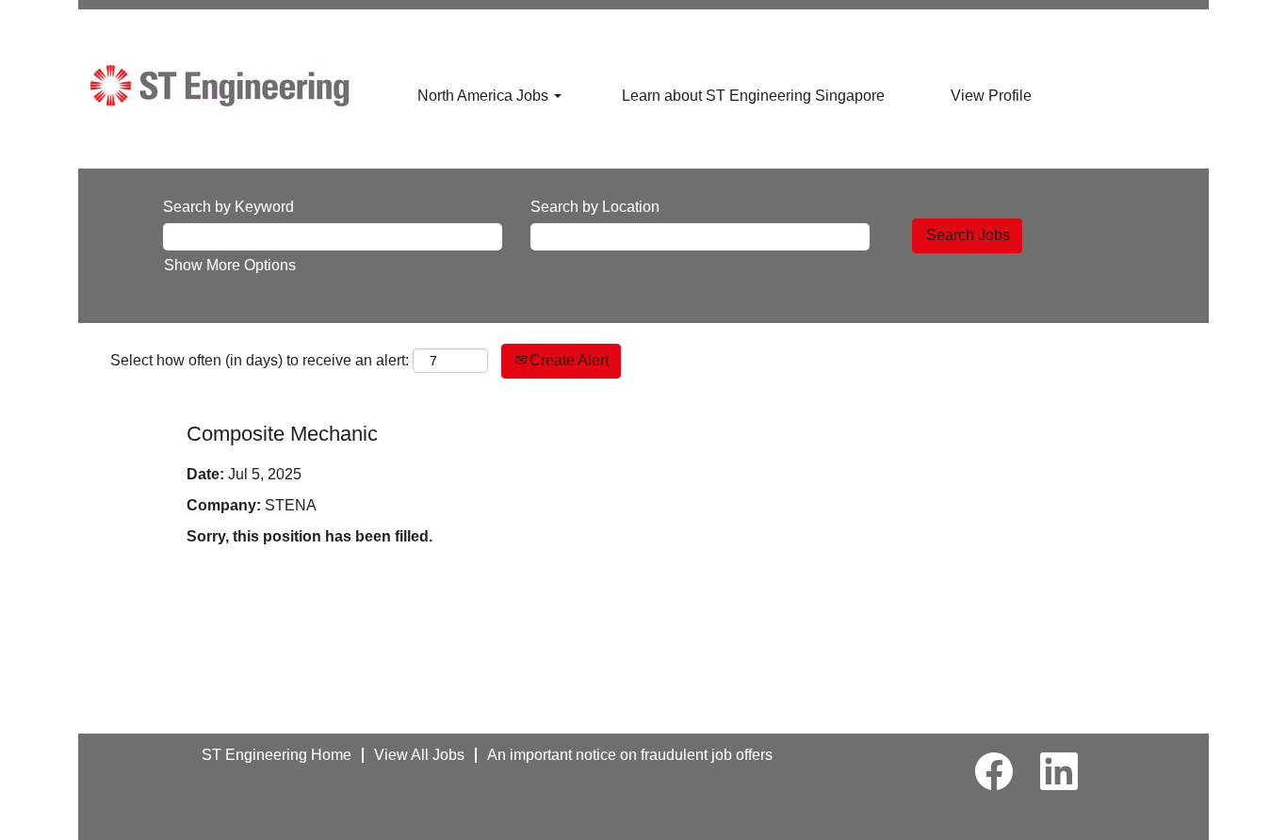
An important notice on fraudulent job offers (630, 755)
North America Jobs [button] (484, 96)
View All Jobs (419, 755)
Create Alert (567, 360)
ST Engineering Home (276, 755)
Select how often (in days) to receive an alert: (259, 360)
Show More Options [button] (230, 265)
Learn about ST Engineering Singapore (753, 96)
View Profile (991, 96)
